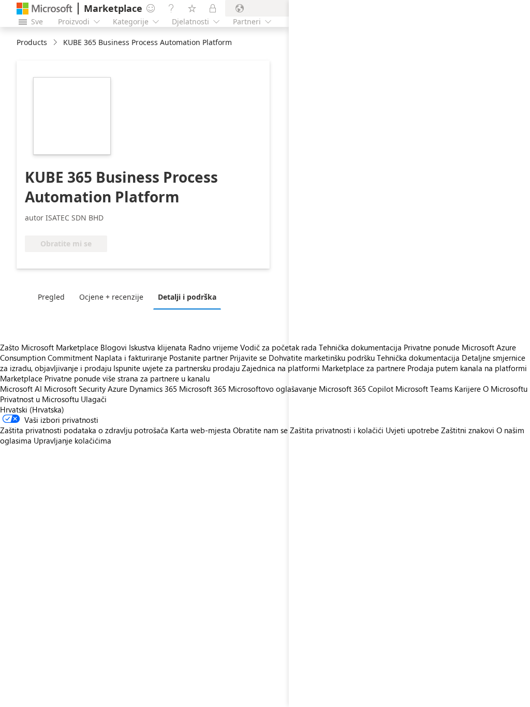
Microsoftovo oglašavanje (272, 389)
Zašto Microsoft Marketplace (49, 347)
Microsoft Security (75, 389)
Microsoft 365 (202, 389)
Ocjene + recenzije (111, 297)
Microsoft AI (21, 389)
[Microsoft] (44, 8)
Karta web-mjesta (200, 430)
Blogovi (113, 347)
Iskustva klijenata (157, 347)
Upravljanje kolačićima (72, 440)
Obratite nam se (260, 430)
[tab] (54, 296)
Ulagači (94, 399)
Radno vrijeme (213, 347)
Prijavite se (248, 357)
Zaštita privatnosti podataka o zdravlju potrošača (84, 430)
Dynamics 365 (153, 389)
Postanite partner (198, 357)
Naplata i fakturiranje (131, 357)
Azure (117, 389)
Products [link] (32, 42)
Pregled (51, 297)
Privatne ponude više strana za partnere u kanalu (127, 378)
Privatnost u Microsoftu (39, 399)
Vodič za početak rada (278, 347)
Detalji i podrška (187, 297)
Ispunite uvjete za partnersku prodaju (176, 368)
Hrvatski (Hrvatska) (32, 409)
